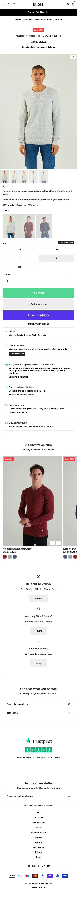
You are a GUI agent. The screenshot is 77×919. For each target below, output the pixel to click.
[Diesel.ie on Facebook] (33, 865)
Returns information (18, 412)
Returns (38, 631)
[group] (38, 111)
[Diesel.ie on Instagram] (28, 865)
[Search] (68, 4)
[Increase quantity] (69, 281)
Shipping (38, 598)
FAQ (38, 812)
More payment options (38, 324)
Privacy (38, 852)
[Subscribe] (69, 796)
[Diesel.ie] (38, 4)
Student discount (38, 832)
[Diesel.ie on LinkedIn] (48, 865)
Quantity (6, 274)
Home (18, 19)
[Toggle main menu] (3, 4)
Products (28, 19)
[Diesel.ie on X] (38, 865)
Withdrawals (38, 847)
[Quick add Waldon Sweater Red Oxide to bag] (58, 543)
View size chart (66, 243)
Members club (38, 822)
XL (57, 258)
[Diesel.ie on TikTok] (43, 865)
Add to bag (38, 292)
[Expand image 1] (73, 57)
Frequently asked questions (21, 394)
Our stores (38, 817)
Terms (38, 857)
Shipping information (18, 377)
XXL (20, 267)
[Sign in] (8, 4)
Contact (38, 663)
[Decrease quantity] (60, 281)
